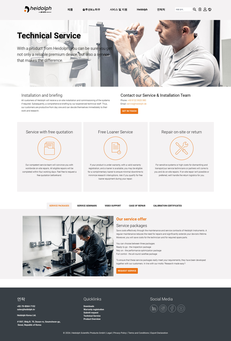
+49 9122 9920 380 (137, 100)
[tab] (59, 206)
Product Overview (92, 319)
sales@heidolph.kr (26, 309)
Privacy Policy (120, 333)
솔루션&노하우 (91, 9)
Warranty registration (94, 309)
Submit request (91, 312)
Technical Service (92, 316)
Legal (109, 333)
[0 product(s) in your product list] (199, 9)
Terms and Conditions (138, 333)
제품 (70, 9)
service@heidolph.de (136, 104)
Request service (127, 271)
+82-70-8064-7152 (26, 306)
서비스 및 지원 (118, 9)
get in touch (129, 111)
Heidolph (142, 9)
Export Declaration (159, 333)
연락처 (161, 9)
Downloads (89, 306)
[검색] (194, 9)
